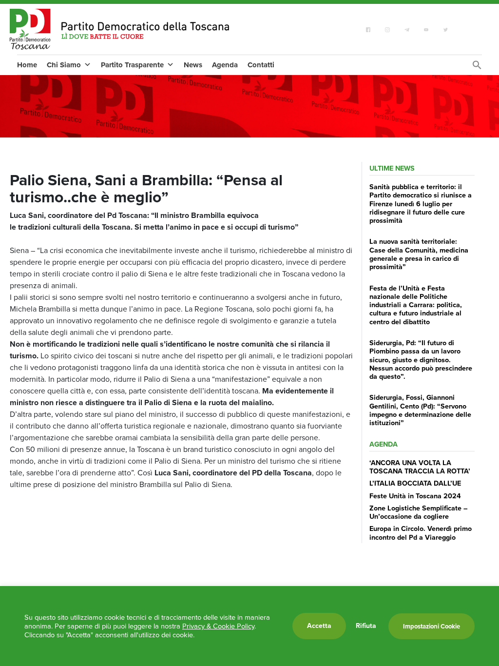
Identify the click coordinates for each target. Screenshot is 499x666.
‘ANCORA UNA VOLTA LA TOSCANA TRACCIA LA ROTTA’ (419, 466)
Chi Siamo (64, 64)
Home (27, 64)
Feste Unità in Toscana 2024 (415, 495)
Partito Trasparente (132, 64)
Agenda (225, 64)
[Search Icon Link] (477, 67)
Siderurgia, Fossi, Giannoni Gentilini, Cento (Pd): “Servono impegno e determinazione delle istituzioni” (420, 410)
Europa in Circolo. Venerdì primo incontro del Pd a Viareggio (420, 532)
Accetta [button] (319, 626)
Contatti (261, 64)
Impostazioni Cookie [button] (431, 626)
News (193, 64)
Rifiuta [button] (366, 626)
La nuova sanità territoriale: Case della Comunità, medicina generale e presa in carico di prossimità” (418, 254)
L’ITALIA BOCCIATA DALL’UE (415, 483)
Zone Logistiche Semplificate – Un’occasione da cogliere (418, 512)
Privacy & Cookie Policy (218, 626)
